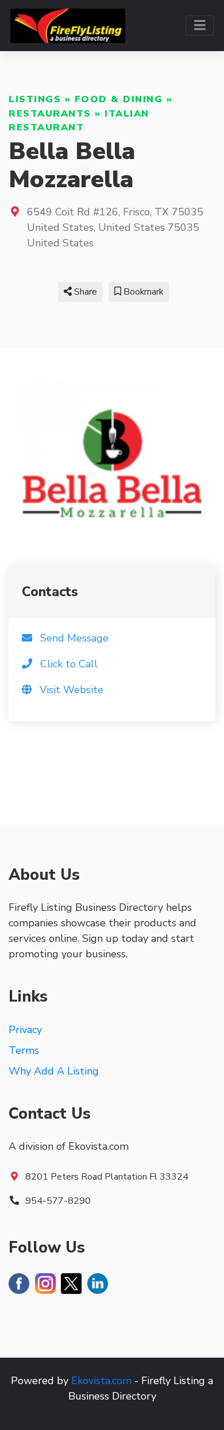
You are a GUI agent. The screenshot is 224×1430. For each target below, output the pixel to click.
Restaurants (50, 113)
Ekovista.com (101, 1381)
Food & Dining (119, 99)
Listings (35, 99)
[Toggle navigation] (200, 26)
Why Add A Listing (54, 1071)
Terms (24, 1050)
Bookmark (142, 291)
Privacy (25, 1030)
